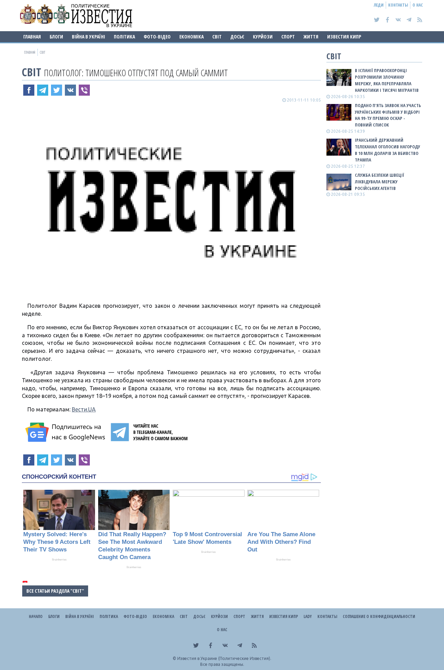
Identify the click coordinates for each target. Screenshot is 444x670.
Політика (124, 36)
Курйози (263, 36)
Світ (217, 36)
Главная (32, 36)
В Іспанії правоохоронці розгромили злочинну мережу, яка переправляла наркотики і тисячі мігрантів (387, 80)
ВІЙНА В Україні (88, 36)
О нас (417, 5)
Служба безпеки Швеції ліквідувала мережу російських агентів (379, 181)
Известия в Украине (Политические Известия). (224, 658)
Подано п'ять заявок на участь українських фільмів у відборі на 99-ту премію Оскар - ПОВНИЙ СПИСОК (388, 115)
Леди (379, 5)
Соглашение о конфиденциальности (379, 616)
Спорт (288, 36)
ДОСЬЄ (237, 36)
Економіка (191, 36)
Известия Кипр (344, 36)
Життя (311, 36)
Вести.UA (84, 409)
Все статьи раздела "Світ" (55, 591)
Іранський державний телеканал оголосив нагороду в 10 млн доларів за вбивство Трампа (387, 150)
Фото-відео (157, 36)
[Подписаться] (66, 432)
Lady (308, 616)
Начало (36, 616)
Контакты (398, 5)
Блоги (56, 36)
